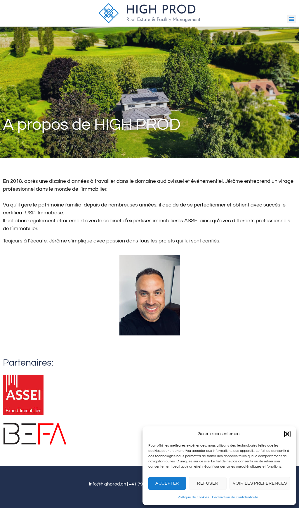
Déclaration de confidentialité (235, 497)
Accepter (167, 483)
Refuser (207, 483)
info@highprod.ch (107, 484)
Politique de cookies (193, 497)
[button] (287, 434)
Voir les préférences (260, 483)
